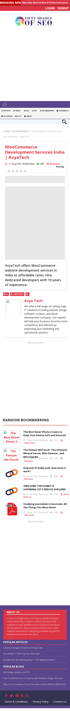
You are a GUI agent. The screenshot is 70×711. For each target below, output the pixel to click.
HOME (6, 131)
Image (29, 116)
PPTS (19, 116)
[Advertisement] (35, 64)
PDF (35, 111)
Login (50, 8)
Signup (63, 8)
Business (54, 163)
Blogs (26, 111)
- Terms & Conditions (15, 701)
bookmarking (20, 131)
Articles (7, 111)
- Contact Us (59, 701)
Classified (8, 116)
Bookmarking (47, 111)
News (17, 111)
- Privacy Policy (39, 701)
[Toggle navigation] (5, 104)
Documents (63, 111)
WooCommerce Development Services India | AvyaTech (35, 152)
